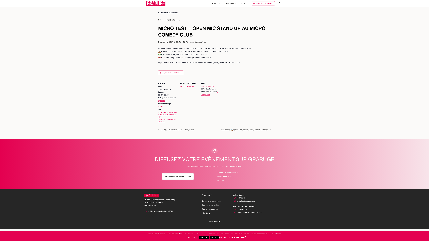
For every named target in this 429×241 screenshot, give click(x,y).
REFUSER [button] (214, 237)
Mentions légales (214, 221)
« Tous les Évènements (168, 12)
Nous (243, 3)
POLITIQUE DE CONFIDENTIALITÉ (232, 237)
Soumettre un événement (228, 172)
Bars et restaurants (210, 209)
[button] (280, 3)
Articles (214, 3)
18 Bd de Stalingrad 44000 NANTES (160, 211)
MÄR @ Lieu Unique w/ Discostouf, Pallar (177, 129)
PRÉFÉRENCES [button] (190, 237)
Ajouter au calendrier (171, 73)
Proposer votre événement (263, 3)
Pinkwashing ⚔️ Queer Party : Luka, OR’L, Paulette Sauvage (244, 129)
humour (161, 106)
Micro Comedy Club (187, 86)
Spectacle (161, 101)
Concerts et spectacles (211, 201)
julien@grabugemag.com (246, 201)
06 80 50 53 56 (242, 198)
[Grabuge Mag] (155, 3)
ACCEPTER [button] (203, 237)
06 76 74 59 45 (242, 209)
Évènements (229, 3)
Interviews (206, 213)
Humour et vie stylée (210, 205)
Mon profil (221, 180)
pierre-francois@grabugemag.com (249, 213)
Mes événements (224, 176)
